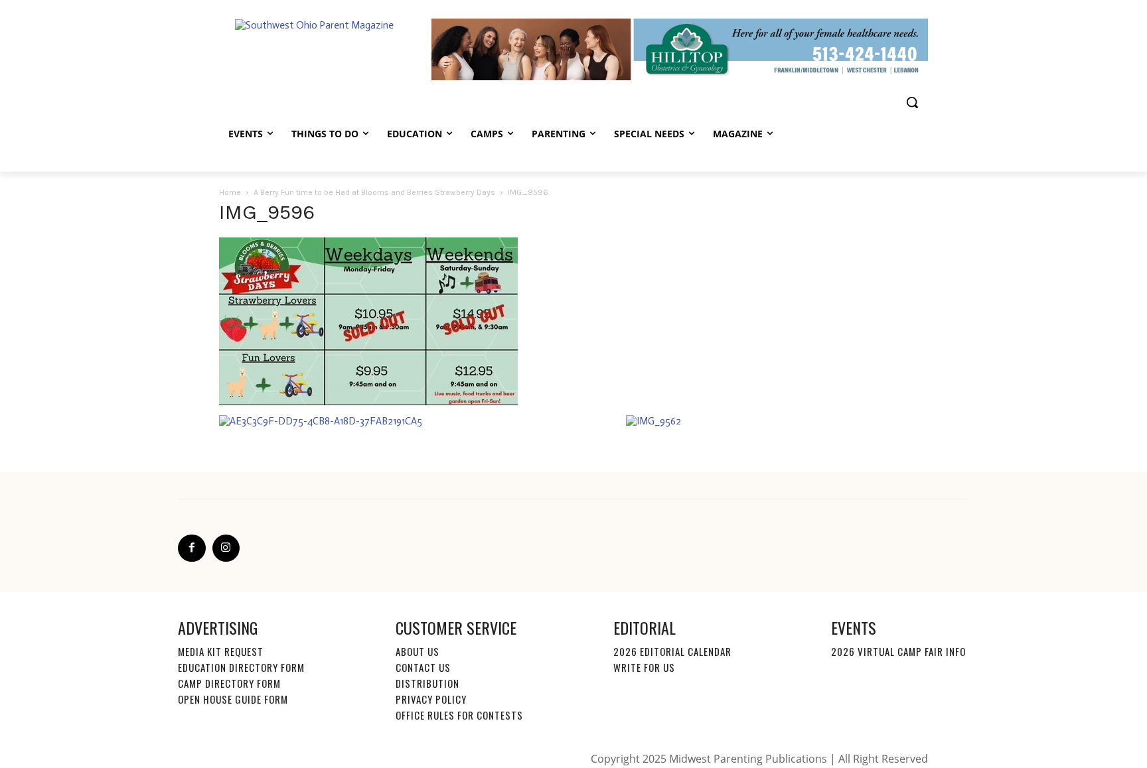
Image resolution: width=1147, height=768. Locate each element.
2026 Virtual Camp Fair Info (898, 651)
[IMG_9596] (368, 402)
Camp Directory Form (229, 683)
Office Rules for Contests (459, 715)
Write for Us (644, 667)
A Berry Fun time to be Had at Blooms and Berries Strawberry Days (374, 192)
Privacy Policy (431, 699)
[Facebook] (192, 548)
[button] (912, 102)
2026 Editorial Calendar (672, 651)
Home (230, 192)
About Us (417, 651)
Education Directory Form (241, 667)
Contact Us (423, 667)
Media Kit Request (221, 651)
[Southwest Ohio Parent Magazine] (325, 49)
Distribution (427, 683)
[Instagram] (226, 548)
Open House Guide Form (233, 699)
